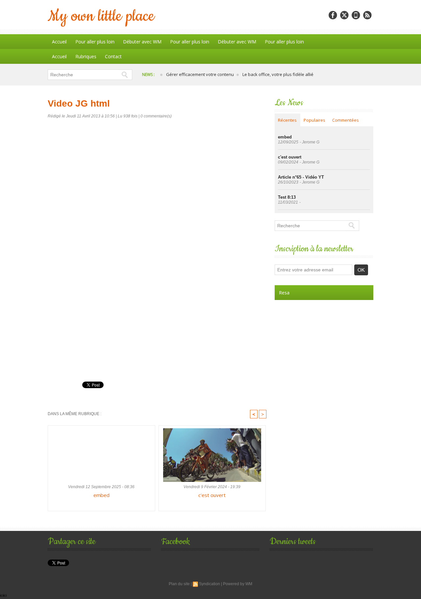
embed (101, 495)
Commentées (345, 120)
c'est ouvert (212, 495)
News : (149, 74)
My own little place (101, 16)
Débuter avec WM (142, 41)
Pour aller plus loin (94, 41)
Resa (284, 292)
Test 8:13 (287, 197)
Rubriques (85, 56)
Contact (113, 56)
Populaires (314, 120)
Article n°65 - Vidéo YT (301, 177)
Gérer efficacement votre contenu (200, 74)
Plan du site (179, 584)
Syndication (209, 584)
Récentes (287, 120)
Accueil (59, 41)
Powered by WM (237, 584)
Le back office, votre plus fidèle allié (277, 74)
